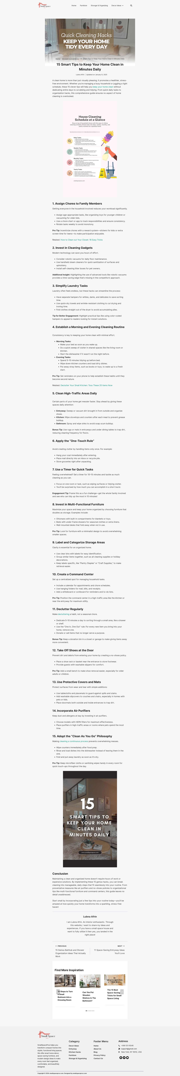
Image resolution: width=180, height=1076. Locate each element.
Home (74, 5)
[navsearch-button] (131, 5)
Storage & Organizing (99, 5)
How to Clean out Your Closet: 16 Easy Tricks (82, 240)
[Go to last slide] (58, 991)
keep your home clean (103, 87)
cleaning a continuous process (74, 741)
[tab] (86, 1010)
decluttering (63, 614)
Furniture (83, 5)
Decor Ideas (116, 5)
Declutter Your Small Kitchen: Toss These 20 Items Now (86, 385)
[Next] (122, 991)
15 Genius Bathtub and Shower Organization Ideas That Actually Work (70, 951)
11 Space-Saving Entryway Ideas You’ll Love (109, 949)
